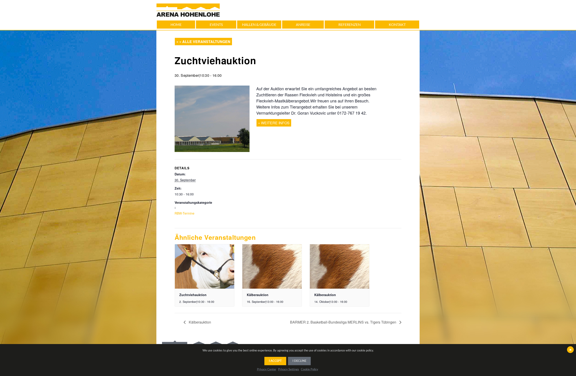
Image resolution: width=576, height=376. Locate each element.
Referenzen (349, 24)
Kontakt (397, 24)
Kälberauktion (257, 294)
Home (176, 24)
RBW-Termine (184, 213)
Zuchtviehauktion (193, 294)
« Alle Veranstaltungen (204, 41)
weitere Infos (275, 122)
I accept (275, 361)
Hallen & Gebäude (259, 24)
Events (216, 24)
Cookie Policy (309, 369)
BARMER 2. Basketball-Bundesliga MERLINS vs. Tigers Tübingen (343, 322)
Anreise (303, 24)
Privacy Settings (288, 369)
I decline (299, 361)
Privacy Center (266, 369)
